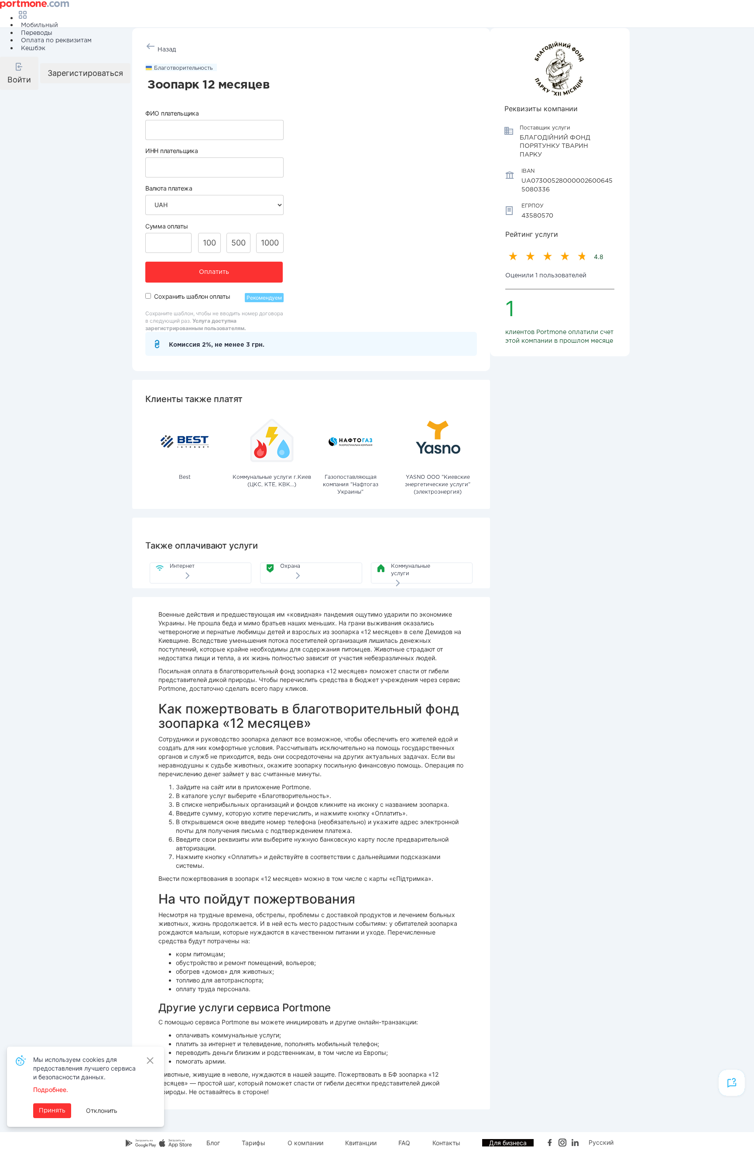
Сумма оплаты (166, 226)
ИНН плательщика (171, 150)
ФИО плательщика (172, 113)
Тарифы (253, 1142)
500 (238, 242)
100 (209, 242)
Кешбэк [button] (33, 48)
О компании (305, 1142)
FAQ (404, 1142)
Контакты (446, 1142)
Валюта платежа (168, 188)
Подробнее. (50, 1089)
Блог (213, 1142)
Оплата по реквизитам (56, 40)
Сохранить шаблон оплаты (192, 296)
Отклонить (101, 1110)
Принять (52, 1110)
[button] (19, 73)
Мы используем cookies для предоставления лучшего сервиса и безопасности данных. (84, 1068)
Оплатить (214, 272)
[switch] (148, 296)
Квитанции (361, 1142)
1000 (270, 242)
